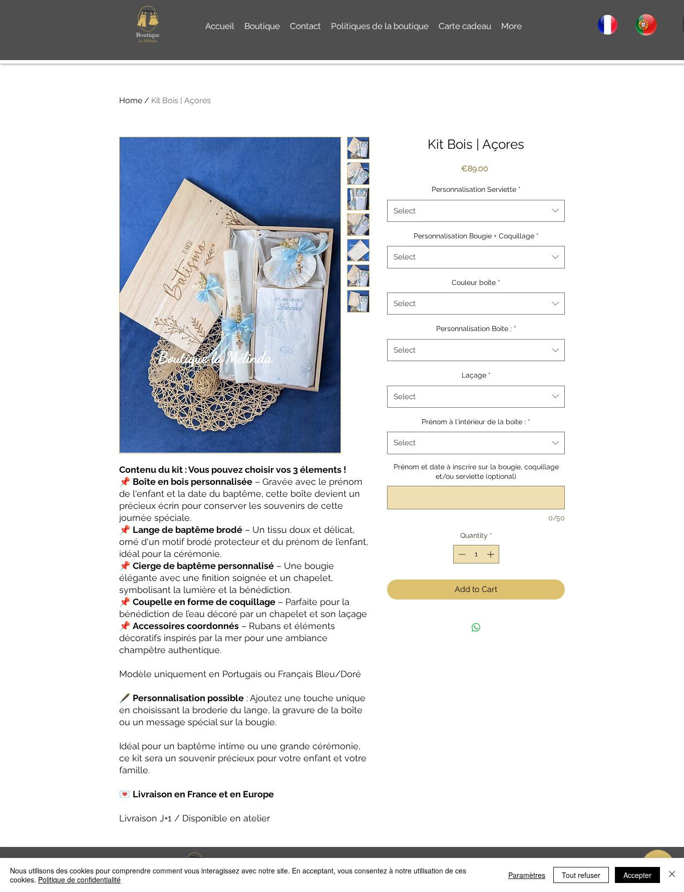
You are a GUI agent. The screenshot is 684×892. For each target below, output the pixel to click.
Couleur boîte (476, 282)
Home (130, 100)
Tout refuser (581, 875)
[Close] (672, 875)
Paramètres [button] (526, 875)
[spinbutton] (476, 554)
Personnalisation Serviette (476, 189)
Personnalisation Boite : (476, 329)
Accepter (637, 875)
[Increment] (491, 554)
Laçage (476, 375)
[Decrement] (461, 554)
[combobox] (476, 211)
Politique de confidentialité (79, 879)
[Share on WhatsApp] (476, 628)
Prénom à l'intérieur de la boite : (476, 422)
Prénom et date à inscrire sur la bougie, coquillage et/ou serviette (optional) (476, 472)
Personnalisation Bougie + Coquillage (476, 236)
